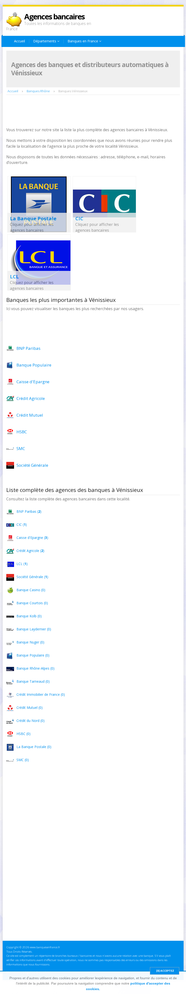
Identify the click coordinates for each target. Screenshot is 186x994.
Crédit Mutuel (29, 415)
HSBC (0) (23, 733)
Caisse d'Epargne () (32, 537)
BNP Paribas (28, 348)
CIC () (21, 524)
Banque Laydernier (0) (33, 629)
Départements (45, 41)
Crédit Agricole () (30, 550)
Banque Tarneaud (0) (33, 681)
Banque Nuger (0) (30, 642)
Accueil (19, 41)
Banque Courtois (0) (32, 603)
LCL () (22, 563)
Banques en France (83, 41)
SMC (20, 448)
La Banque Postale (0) (33, 746)
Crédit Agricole (30, 398)
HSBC (21, 432)
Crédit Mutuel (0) (29, 707)
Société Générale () (32, 576)
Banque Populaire (33, 365)
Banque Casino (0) (30, 590)
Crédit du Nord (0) (30, 720)
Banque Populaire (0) (32, 655)
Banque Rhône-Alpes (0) (35, 668)
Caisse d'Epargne (32, 381)
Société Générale (32, 465)
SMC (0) (22, 759)
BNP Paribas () (28, 511)
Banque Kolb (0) (29, 616)
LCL (14, 276)
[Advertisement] (94, 111)
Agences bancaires (54, 16)
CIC (79, 218)
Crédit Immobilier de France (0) (40, 694)
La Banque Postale (33, 218)
